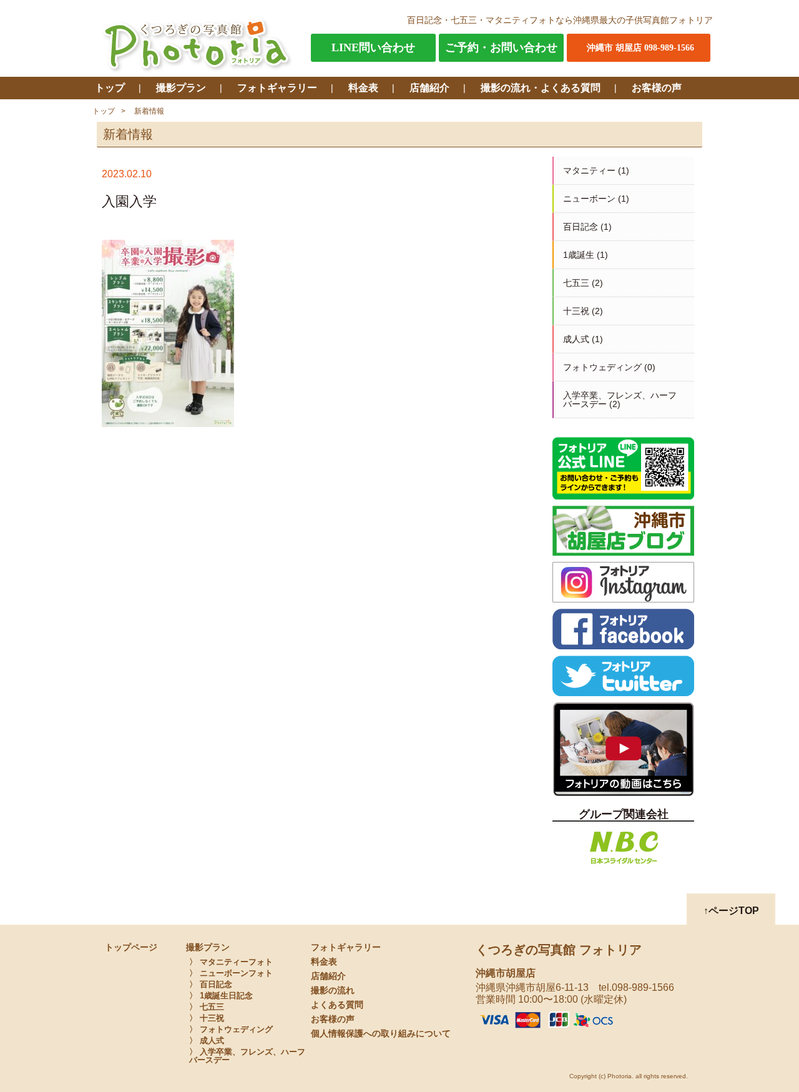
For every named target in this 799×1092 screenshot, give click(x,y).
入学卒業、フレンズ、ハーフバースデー (620, 399)
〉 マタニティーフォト (231, 962)
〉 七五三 (206, 1006)
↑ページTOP (731, 910)
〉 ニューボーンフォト (231, 973)
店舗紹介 (429, 87)
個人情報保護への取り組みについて (381, 1033)
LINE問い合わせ (373, 47)
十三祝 (576, 311)
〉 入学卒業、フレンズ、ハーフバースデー (247, 1056)
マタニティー (589, 170)
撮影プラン (181, 87)
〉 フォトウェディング (231, 1029)
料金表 (363, 87)
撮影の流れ (333, 990)
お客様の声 (657, 87)
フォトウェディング (602, 367)
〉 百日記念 (210, 984)
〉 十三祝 (206, 1018)
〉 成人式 (206, 1040)
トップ (110, 87)
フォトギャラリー (277, 87)
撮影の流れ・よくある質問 (540, 87)
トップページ (131, 947)
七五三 (576, 283)
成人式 (576, 339)
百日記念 (580, 227)
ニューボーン (589, 199)
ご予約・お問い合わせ (501, 47)
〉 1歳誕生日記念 (221, 995)
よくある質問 (337, 1005)
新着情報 (149, 111)
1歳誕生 (578, 255)
